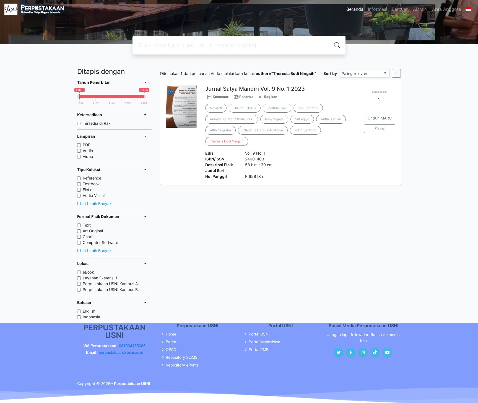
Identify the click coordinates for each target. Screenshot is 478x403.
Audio (88, 150)
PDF (86, 144)
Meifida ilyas (277, 108)
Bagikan (270, 97)
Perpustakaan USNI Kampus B (110, 289)
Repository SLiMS (182, 357)
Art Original (93, 230)
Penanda (246, 97)
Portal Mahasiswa (264, 342)
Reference (92, 178)
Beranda (354, 9)
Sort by (330, 73)
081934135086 (132, 346)
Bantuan (400, 9)
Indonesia (91, 316)
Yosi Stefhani (308, 108)
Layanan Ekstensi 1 (100, 277)
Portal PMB (259, 350)
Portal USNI (259, 334)
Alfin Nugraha (220, 130)
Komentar (220, 97)
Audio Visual (94, 195)
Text (87, 225)
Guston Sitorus (244, 108)
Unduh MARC (380, 118)
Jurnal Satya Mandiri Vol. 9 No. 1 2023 (255, 88)
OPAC (171, 350)
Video (88, 156)
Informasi (377, 9)
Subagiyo (302, 119)
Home (171, 334)
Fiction (89, 189)
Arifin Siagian (331, 119)
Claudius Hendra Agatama (263, 130)
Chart (88, 236)
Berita (171, 342)
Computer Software (100, 242)
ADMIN (420, 9)
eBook (88, 272)
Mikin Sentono (305, 130)
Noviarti (216, 108)
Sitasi (380, 128)
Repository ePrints (182, 365)
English (89, 311)
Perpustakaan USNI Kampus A (110, 283)
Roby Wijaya (274, 119)
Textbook (91, 183)
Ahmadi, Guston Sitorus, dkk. (231, 119)
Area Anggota (446, 9)
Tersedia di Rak (97, 123)
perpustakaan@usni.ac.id (121, 352)
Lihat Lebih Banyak (94, 203)
